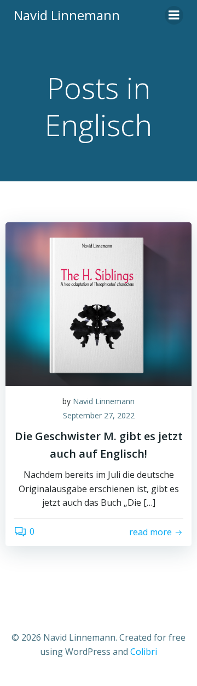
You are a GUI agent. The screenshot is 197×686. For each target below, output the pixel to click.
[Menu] (174, 15)
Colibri (143, 652)
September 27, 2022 (99, 415)
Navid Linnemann (104, 401)
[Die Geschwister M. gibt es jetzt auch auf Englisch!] (98, 303)
